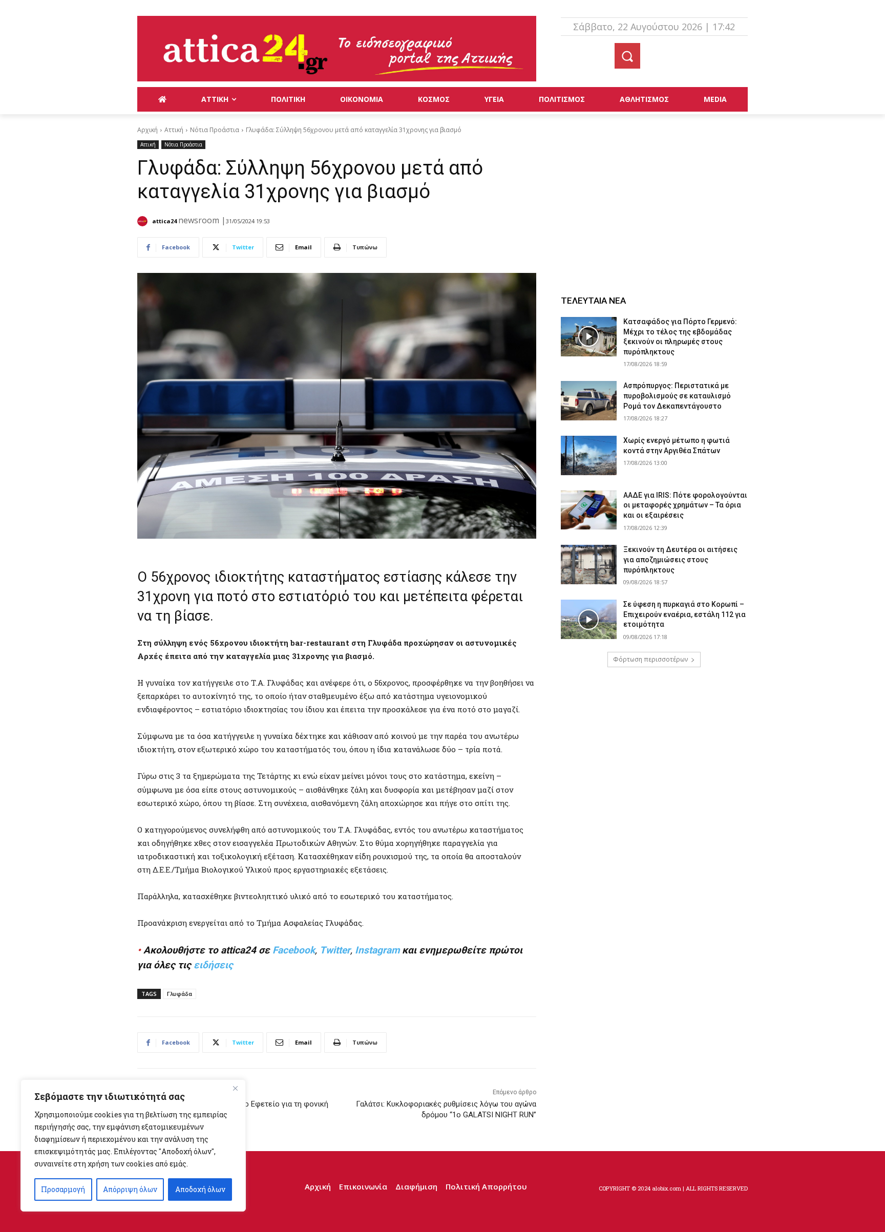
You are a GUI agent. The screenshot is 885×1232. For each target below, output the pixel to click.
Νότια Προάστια (214, 129)
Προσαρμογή (63, 1189)
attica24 (164, 221)
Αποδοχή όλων (200, 1189)
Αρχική (147, 129)
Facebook (293, 950)
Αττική (173, 129)
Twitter (335, 950)
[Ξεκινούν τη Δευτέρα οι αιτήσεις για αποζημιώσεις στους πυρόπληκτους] (589, 564)
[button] (627, 56)
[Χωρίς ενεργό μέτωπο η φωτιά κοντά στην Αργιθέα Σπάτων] (589, 455)
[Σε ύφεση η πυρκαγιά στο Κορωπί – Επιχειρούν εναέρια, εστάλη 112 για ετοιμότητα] (589, 619)
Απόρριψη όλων (130, 1189)
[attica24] (144, 221)
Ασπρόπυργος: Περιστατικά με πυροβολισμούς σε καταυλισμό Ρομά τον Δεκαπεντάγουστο (677, 395)
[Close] (235, 1088)
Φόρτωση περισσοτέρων (650, 659)
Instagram (377, 950)
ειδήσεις (213, 965)
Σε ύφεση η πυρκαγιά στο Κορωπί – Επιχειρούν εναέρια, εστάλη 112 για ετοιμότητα (684, 614)
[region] (133, 1145)
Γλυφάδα (179, 993)
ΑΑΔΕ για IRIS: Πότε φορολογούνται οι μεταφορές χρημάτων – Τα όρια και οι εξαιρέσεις (685, 505)
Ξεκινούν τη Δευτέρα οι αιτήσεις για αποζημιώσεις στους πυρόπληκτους (680, 559)
